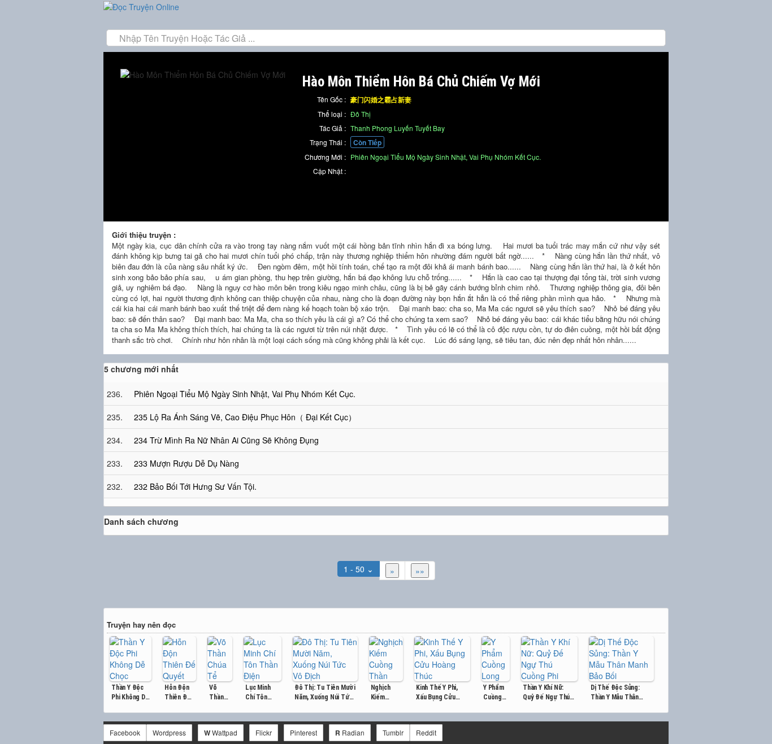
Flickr (263, 732)
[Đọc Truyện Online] (141, 5)
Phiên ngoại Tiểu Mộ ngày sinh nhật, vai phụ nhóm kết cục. (445, 157)
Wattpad (220, 733)
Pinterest (303, 732)
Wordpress (169, 732)
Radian (350, 733)
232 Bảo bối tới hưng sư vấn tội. (195, 486)
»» (419, 570)
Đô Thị (360, 114)
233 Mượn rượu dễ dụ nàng (186, 463)
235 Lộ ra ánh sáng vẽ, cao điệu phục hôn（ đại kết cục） (245, 417)
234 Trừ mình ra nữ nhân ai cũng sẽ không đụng (226, 440)
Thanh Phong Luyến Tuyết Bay (397, 128)
